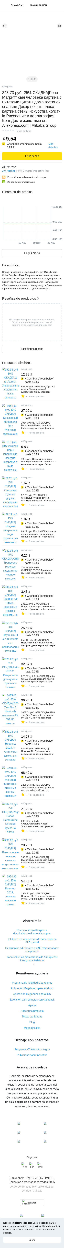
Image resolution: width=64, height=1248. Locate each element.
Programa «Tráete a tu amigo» (32, 1049)
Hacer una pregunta (32, 1010)
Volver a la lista (4, 25)
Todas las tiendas (32, 1016)
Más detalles (53, 146)
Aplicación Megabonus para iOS (32, 994)
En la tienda (32, 156)
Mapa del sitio (32, 1027)
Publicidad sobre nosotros (32, 1055)
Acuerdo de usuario (22, 1186)
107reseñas (8, 170)
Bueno (32, 1240)
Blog (32, 1022)
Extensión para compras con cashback (32, 999)
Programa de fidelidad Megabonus (32, 982)
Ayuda (32, 1005)
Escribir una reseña (32, 348)
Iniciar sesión (38, 5)
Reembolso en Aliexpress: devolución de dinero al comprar (32, 932)
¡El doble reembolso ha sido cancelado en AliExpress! (32, 941)
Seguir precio (32, 253)
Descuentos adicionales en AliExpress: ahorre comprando (32, 950)
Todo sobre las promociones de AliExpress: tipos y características (32, 959)
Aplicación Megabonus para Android (32, 988)
